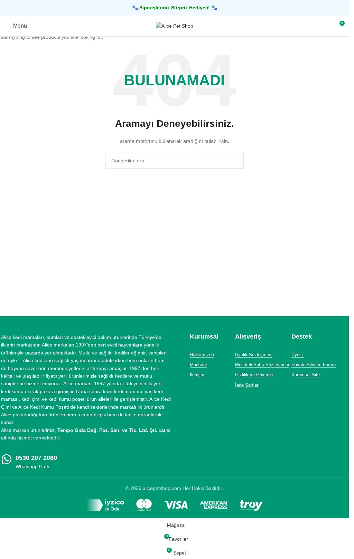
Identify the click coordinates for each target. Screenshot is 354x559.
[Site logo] (174, 25)
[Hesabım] (326, 26)
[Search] (314, 26)
